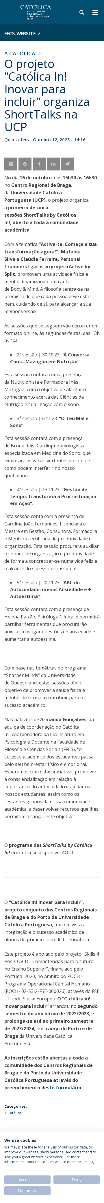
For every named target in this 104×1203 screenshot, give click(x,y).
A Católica (19, 53)
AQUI (67, 852)
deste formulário (61, 1087)
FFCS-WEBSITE (20, 33)
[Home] (40, 12)
